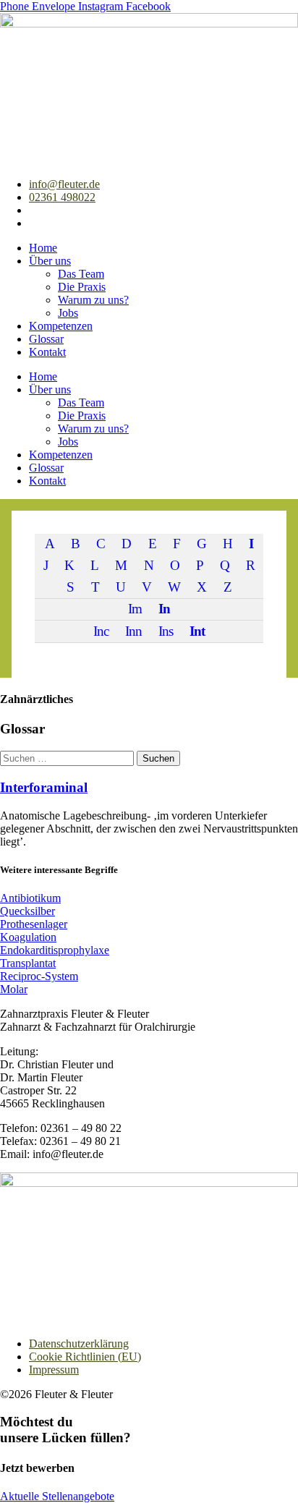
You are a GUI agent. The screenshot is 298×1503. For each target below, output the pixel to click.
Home (43, 248)
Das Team (81, 274)
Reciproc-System (39, 976)
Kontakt (47, 352)
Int (197, 631)
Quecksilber (27, 911)
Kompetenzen (61, 326)
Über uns (50, 261)
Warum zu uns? (93, 300)
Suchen (158, 758)
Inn (133, 631)
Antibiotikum (30, 898)
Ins (165, 631)
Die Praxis (82, 287)
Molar (13, 989)
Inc (100, 631)
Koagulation (28, 937)
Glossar (46, 339)
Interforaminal (44, 787)
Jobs (68, 313)
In (164, 608)
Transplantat (28, 963)
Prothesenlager (33, 924)
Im (135, 608)
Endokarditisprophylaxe (54, 950)
